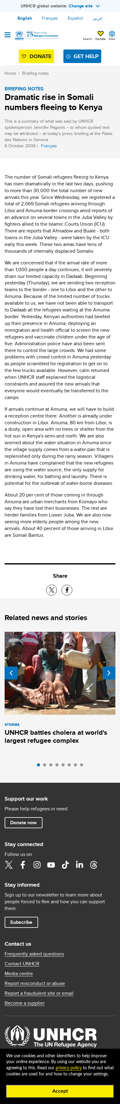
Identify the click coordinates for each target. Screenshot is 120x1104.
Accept (60, 1091)
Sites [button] (112, 39)
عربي (97, 18)
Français (50, 18)
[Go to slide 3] (52, 766)
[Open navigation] (7, 35)
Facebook (23, 865)
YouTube (51, 865)
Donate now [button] (23, 822)
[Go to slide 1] (40, 766)
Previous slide (11, 673)
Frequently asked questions (34, 954)
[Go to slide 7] (77, 766)
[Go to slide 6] (71, 766)
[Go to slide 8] (83, 766)
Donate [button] (100, 39)
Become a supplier (25, 1003)
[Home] (36, 35)
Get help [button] (86, 56)
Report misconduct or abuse (35, 983)
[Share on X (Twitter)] (51, 590)
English (25, 18)
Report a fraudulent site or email (39, 993)
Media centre (19, 973)
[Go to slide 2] (46, 766)
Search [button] (87, 39)
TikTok (65, 865)
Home (10, 73)
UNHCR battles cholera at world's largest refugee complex (56, 736)
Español (75, 18)
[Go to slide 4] (58, 766)
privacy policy (69, 1068)
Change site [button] (81, 6)
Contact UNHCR (22, 963)
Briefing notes (35, 73)
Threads (94, 865)
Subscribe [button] (21, 922)
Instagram (37, 865)
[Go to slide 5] (65, 766)
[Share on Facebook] (67, 590)
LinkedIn (79, 865)
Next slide (108, 673)
